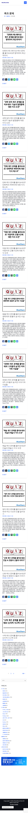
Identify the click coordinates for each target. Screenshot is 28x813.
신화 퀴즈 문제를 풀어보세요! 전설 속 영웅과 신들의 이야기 (13, 574)
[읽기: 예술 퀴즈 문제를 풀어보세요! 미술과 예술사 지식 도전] (14, 431)
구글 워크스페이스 (6, 697)
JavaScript (5, 711)
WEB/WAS (5, 730)
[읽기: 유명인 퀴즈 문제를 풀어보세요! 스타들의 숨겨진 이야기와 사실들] (14, 365)
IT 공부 (2, 707)
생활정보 (3, 736)
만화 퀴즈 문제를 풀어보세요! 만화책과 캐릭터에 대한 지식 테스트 (13, 184)
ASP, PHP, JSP (6, 718)
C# (3, 720)
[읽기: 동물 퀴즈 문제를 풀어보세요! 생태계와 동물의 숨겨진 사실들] (14, 299)
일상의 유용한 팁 (6, 740)
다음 (23, 673)
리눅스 (4, 726)
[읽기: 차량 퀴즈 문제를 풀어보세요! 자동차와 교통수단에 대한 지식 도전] (14, 234)
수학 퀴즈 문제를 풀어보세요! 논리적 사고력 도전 (13, 636)
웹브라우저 (5, 693)
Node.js (4, 716)
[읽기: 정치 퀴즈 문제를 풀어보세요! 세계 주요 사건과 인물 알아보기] (14, 495)
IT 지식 (2, 688)
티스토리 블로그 (6, 753)
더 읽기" (4, 83)
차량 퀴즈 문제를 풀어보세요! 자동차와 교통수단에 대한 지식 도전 (13, 250)
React (4, 713)
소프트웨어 (5, 701)
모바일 (4, 699)
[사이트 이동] (8, 807)
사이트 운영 (3, 747)
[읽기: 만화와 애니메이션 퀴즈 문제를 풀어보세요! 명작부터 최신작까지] (14, 36)
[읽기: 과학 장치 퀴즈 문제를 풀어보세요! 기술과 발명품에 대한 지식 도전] (14, 103)
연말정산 (4, 738)
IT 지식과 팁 (5, 734)
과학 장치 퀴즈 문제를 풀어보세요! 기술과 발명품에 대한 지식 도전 (13, 120)
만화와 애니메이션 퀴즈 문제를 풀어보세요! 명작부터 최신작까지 (13, 53)
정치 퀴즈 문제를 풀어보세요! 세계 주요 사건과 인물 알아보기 (13, 511)
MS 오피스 (5, 695)
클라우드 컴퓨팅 (6, 728)
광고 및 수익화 (5, 749)
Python (4, 722)
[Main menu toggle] (25, 2)
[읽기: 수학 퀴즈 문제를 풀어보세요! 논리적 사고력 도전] (14, 621)
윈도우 (4, 691)
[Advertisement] (14, 782)
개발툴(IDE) (5, 732)
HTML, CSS (5, 709)
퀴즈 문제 (4, 57)
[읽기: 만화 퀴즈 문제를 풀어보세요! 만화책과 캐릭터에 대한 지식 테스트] (14, 168)
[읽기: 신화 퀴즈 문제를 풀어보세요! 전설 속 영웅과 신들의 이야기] (14, 559)
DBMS (4, 724)
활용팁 (4, 703)
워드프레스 (5, 751)
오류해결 (4, 705)
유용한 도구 (5, 742)
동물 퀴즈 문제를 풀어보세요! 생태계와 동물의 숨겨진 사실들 (13, 316)
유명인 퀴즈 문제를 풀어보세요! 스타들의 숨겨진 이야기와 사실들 (13, 382)
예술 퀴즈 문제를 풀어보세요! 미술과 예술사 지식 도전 (13, 446)
